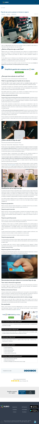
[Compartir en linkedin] (28, 371)
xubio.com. (18, 309)
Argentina (3, 14)
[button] (35, 2)
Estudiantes (24, 412)
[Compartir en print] (35, 371)
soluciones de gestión (11, 164)
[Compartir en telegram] (30, 371)
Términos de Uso (16, 421)
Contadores (15, 409)
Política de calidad (26, 421)
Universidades (24, 409)
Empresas (8, 14)
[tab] (19, 322)
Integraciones (14, 407)
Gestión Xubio (14, 14)
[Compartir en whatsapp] (32, 371)
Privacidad (21, 421)
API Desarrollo (24, 407)
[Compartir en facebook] (25, 371)
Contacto (14, 412)
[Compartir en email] (33, 371)
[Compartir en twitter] (26, 371)
